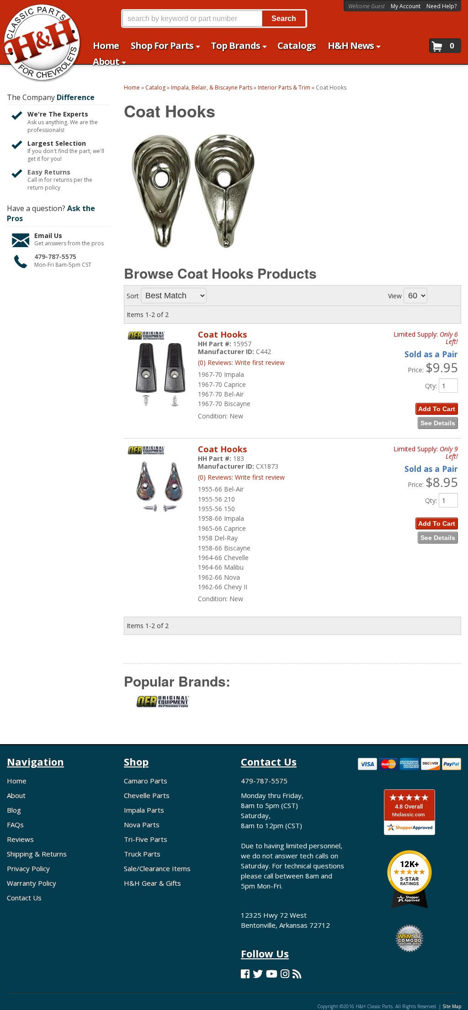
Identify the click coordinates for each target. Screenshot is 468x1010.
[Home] (37, 13)
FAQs (15, 824)
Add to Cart (436, 408)
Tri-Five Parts (145, 839)
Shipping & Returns (37, 853)
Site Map (451, 1006)
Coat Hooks (222, 334)
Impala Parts (144, 809)
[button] (213, 18)
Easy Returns (48, 172)
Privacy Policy (28, 868)
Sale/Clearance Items (157, 868)
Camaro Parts (145, 780)
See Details (437, 423)
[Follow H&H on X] (258, 973)
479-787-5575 (55, 256)
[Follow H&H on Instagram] (285, 973)
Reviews (20, 839)
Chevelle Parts (147, 795)
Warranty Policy (31, 883)
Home (17, 780)
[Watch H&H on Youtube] (271, 973)
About (16, 795)
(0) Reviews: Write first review (241, 362)
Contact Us (24, 897)
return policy (43, 187)
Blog (14, 809)
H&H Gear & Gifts (152, 883)
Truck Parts (142, 853)
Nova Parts (142, 824)
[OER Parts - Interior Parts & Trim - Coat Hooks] (163, 707)
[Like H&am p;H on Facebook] (245, 973)
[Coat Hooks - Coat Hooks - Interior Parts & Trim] (160, 411)
